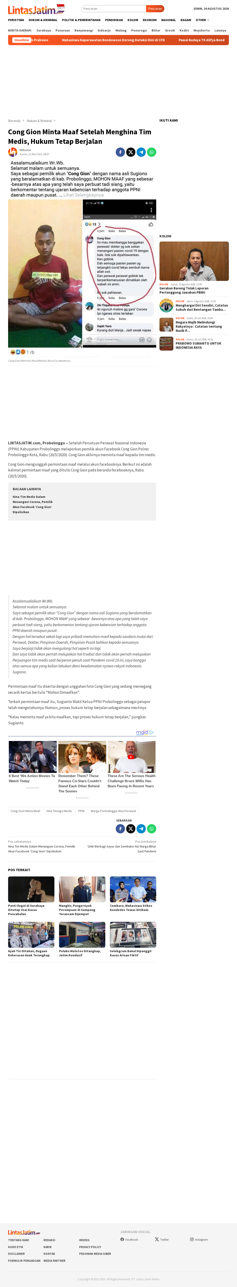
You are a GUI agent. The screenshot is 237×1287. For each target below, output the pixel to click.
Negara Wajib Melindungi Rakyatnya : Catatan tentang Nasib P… (199, 326)
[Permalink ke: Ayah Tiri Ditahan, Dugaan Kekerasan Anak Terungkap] (31, 935)
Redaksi (49, 1240)
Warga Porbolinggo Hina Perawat (113, 811)
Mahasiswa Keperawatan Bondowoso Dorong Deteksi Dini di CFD (88, 40)
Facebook (131, 1240)
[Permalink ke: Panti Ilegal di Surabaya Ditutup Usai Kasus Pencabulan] (31, 889)
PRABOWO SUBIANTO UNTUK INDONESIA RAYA (198, 345)
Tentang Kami (18, 1240)
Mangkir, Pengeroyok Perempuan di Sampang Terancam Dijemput (77, 910)
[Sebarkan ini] (120, 152)
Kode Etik (15, 1247)
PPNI (81, 811)
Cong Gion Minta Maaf (25, 811)
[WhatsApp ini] (151, 152)
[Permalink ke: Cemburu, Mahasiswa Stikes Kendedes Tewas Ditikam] (133, 889)
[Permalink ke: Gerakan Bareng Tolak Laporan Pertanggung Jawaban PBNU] (194, 261)
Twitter (164, 1240)
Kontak (49, 1254)
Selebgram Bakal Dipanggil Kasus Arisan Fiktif (130, 953)
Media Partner (54, 1261)
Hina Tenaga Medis (59, 811)
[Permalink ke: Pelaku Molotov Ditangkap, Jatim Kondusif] (82, 935)
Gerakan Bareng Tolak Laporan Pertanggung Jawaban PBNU (184, 290)
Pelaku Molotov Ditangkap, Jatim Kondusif (80, 953)
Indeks (84, 1240)
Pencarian (155, 8)
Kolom (165, 236)
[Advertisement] (118, 81)
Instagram (201, 1240)
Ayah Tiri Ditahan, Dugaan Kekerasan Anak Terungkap (29, 953)
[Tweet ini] (130, 152)
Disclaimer (16, 1254)
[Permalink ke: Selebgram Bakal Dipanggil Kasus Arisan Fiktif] (133, 935)
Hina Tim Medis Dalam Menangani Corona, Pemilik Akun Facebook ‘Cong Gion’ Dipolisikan (41, 846)
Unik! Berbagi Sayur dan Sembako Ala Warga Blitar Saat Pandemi (122, 846)
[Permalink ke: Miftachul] (12, 152)
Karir (48, 1247)
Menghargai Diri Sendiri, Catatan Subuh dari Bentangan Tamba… (202, 307)
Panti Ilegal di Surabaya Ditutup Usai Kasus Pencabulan (26, 910)
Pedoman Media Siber (95, 1254)
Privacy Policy (90, 1247)
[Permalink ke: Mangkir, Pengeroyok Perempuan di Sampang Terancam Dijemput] (82, 889)
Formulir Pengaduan (24, 1261)
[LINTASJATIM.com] (37, 8)
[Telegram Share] (141, 152)
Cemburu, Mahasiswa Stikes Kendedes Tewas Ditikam (131, 908)
